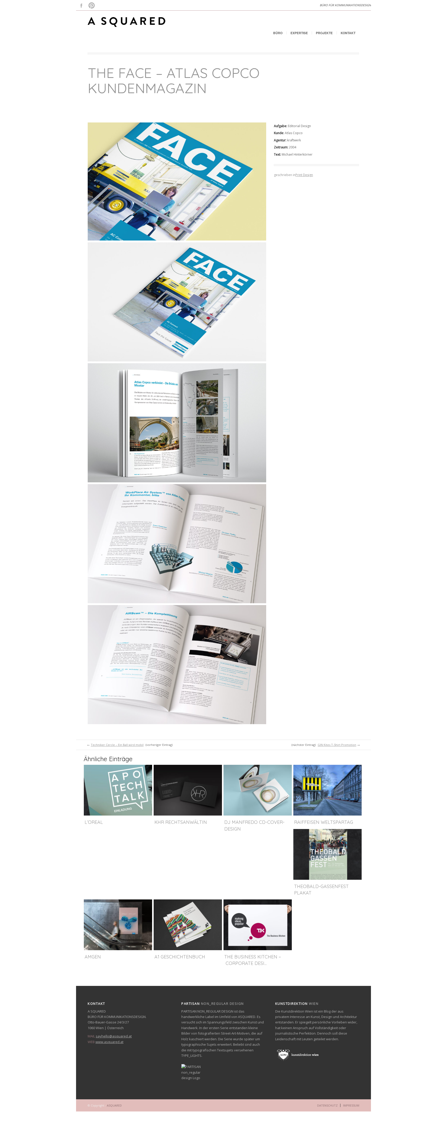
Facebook (81, 5)
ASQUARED (114, 1105)
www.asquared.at (109, 1041)
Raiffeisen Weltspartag (323, 822)
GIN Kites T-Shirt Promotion (337, 745)
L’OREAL (94, 822)
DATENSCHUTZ (327, 1105)
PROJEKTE (324, 32)
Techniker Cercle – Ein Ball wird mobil (117, 745)
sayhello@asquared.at (114, 1036)
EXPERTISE (299, 32)
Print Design (304, 175)
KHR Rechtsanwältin (180, 822)
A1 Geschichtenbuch (179, 957)
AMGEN (93, 957)
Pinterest (91, 5)
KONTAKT (348, 32)
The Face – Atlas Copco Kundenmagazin (174, 80)
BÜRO (277, 32)
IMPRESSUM (351, 1105)
